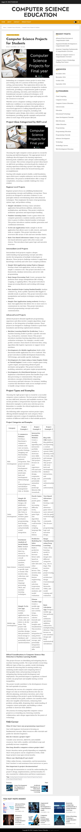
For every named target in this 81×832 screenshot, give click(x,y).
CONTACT (16, 22)
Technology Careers (62, 145)
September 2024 (61, 84)
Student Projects (17, 779)
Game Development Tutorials (64, 117)
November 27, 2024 (20, 824)
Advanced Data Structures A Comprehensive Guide (20, 806)
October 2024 (60, 80)
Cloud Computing (61, 96)
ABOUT (9, 22)
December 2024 (60, 74)
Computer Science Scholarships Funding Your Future (65, 61)
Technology (59, 142)
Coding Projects (13, 777)
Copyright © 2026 (27, 830)
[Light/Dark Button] (75, 22)
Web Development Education (64, 149)
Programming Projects (37, 777)
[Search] (78, 22)
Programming (60, 128)
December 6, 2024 (20, 811)
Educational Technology (63, 114)
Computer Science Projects (25, 777)
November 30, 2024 (71, 812)
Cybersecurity (60, 107)
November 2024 (60, 77)
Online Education (61, 124)
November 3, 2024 (16, 46)
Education (59, 110)
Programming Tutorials (63, 135)
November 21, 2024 (71, 823)
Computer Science (61, 100)
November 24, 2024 (46, 824)
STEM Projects (10, 779)
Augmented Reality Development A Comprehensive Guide (45, 806)
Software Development (63, 138)
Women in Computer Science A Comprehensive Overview (20, 819)
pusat (8, 46)
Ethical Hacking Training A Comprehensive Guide (71, 818)
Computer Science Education (40, 12)
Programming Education (63, 131)
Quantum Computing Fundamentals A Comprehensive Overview (71, 806)
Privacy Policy (26, 22)
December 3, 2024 (45, 812)
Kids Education (60, 121)
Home (3, 22)
